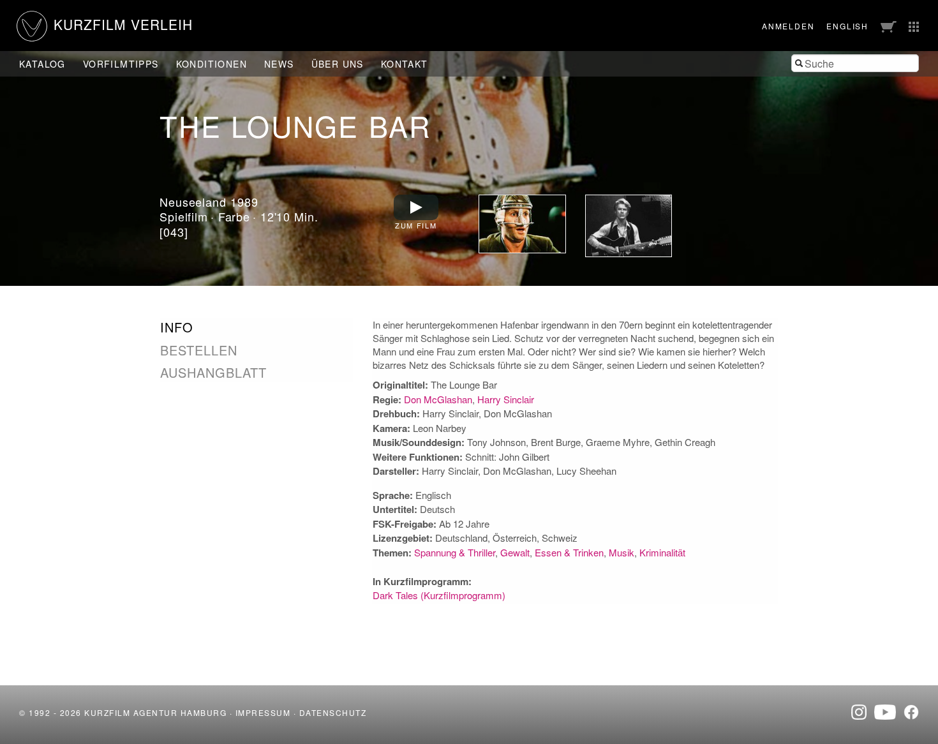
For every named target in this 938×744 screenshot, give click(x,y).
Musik (621, 552)
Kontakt (404, 63)
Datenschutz (333, 712)
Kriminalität (662, 552)
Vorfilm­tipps (121, 63)
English (847, 25)
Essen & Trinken (569, 552)
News (279, 63)
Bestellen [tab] (198, 350)
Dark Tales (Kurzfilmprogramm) (439, 595)
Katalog (42, 63)
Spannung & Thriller (454, 552)
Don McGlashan (438, 399)
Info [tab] (176, 327)
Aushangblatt (213, 372)
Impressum (263, 712)
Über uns (337, 63)
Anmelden (788, 25)
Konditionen (211, 63)
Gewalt (515, 552)
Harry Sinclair (505, 399)
